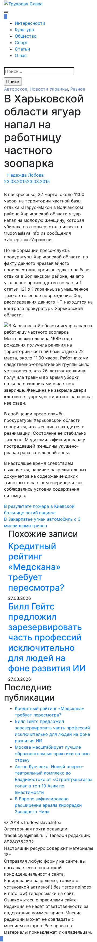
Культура (24, 29)
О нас (21, 55)
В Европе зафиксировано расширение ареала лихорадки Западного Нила (48, 805)
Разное (77, 89)
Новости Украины (49, 89)
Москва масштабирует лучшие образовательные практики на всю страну (52, 753)
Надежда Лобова (25, 175)
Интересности (30, 23)
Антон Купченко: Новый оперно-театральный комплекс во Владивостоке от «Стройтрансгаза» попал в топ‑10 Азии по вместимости (53, 779)
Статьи (22, 49)
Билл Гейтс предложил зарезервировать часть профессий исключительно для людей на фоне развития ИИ (47, 637)
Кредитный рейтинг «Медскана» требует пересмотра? (36, 567)
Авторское (15, 89)
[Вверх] (1, 938)
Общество (26, 36)
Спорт (21, 42)
